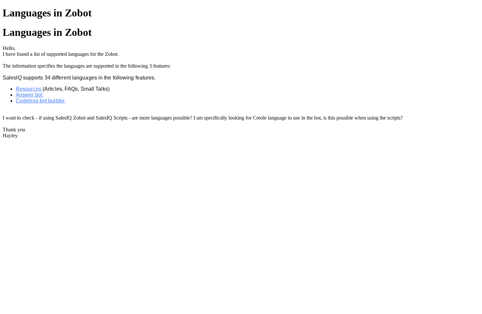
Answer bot (30, 95)
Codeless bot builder (41, 100)
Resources (29, 89)
